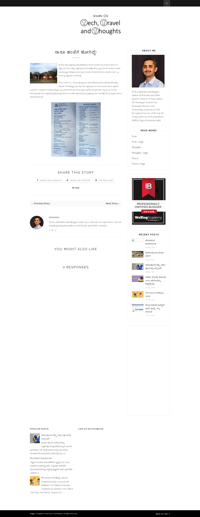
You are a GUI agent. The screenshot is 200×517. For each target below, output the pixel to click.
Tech (134, 136)
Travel (135, 158)
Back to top (162, 514)
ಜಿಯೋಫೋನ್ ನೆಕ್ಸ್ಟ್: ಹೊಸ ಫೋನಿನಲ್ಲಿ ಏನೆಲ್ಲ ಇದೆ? (155, 267)
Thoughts (136, 147)
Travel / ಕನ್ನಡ (138, 163)
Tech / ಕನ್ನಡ (137, 142)
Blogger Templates (37, 514)
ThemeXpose (58, 514)
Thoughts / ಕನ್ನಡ (140, 153)
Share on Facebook (50, 180)
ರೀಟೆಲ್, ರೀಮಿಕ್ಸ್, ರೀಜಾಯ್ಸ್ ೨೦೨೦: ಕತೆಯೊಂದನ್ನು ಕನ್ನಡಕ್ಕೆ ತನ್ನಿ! (155, 280)
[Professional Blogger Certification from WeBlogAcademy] (149, 224)
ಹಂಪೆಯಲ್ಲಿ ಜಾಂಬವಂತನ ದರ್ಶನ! (154, 254)
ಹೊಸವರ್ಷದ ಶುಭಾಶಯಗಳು (150, 242)
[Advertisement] (149, 370)
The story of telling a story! (154, 294)
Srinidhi (54, 217)
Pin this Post (106, 180)
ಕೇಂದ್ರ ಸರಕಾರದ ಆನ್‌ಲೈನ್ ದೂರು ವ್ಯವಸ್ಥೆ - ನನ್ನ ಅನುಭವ (154, 308)
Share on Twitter (80, 180)
